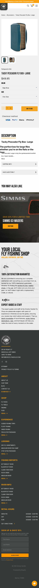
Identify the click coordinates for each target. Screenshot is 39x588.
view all (3, 435)
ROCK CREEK (5, 497)
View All (3, 413)
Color (3, 83)
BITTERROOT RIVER (7, 488)
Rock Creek (5, 472)
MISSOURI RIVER (6, 500)
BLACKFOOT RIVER (7, 491)
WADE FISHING (5, 429)
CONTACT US (5, 389)
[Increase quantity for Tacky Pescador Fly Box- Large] (10, 108)
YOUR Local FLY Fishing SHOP (15, 251)
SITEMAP (4, 366)
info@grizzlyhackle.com (10, 357)
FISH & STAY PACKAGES (8, 432)
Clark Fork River (7, 470)
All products (10, 15)
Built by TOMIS (19, 578)
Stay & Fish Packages (8, 451)
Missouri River (6, 475)
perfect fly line (23, 286)
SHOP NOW (10, 226)
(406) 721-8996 (6, 355)
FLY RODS (4, 402)
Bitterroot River (7, 464)
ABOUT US (4, 380)
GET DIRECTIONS (7, 524)
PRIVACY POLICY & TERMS (10, 369)
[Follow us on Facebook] (2, 362)
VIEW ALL (3, 454)
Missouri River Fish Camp (9, 448)
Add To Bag (29, 109)
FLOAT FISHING (6, 426)
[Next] (35, 35)
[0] (32, 6)
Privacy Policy (9, 560)
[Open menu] (36, 6)
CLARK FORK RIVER (7, 494)
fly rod (10, 288)
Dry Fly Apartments (8, 445)
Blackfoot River (7, 467)
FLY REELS (4, 405)
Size (2, 92)
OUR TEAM (4, 383)
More (3, 159)
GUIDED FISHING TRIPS (8, 423)
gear (11, 321)
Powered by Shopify (19, 570)
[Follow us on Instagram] (6, 362)
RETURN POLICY (5, 392)
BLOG (3, 386)
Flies (3, 410)
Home (3, 15)
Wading (3, 407)
